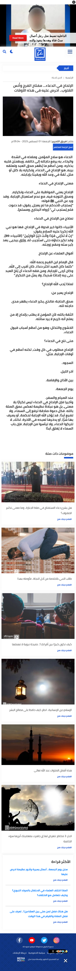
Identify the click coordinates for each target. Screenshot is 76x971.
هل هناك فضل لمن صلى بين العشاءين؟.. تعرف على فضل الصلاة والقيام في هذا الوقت (39, 914)
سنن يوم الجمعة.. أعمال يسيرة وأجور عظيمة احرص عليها (39, 871)
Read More (18, 38)
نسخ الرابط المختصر (63, 147)
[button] (73, 2)
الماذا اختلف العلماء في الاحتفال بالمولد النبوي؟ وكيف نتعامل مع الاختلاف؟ (40, 893)
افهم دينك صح (64, 519)
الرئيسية (69, 77)
